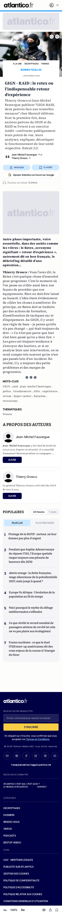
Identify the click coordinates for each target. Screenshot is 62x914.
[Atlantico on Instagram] (45, 756)
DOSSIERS (8, 814)
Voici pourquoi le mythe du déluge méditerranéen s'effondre (31, 609)
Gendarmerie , (23, 391)
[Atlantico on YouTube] (55, 756)
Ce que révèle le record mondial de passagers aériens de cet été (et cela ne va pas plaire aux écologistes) (32, 627)
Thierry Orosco (20, 158)
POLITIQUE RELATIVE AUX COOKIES (22, 894)
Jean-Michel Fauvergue (24, 154)
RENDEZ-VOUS (11, 821)
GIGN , (7, 386)
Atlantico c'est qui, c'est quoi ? (21, 784)
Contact (42, 786)
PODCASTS (9, 835)
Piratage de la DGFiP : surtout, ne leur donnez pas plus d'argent (32, 536)
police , (8, 391)
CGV (5, 859)
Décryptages (31, 63)
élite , (38, 391)
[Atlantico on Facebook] (26, 756)
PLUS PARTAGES (45, 522)
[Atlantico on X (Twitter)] (16, 756)
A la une (17, 63)
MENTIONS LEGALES (22, 859)
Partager (19, 167)
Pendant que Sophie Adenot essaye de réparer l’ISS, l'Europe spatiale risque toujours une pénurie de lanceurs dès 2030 (31, 555)
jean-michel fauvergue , (36, 386)
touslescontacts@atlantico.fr (31, 765)
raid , (16, 386)
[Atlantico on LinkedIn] (35, 756)
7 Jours (52, 511)
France (45, 63)
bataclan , (40, 396)
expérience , (50, 391)
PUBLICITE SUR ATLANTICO (18, 866)
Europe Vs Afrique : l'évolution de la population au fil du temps (32, 594)
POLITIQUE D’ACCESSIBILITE (18, 887)
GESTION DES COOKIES (16, 873)
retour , (8, 396)
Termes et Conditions (37, 739)
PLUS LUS (17, 522)
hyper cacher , (24, 396)
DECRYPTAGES (11, 808)
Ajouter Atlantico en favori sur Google (33, 174)
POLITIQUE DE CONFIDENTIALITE (21, 880)
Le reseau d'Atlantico (15, 786)
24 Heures (38, 511)
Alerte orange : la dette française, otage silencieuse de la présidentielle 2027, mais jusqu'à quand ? (33, 577)
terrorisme (10, 401)
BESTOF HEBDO (12, 842)
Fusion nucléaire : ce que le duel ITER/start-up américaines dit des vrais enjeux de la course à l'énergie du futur (32, 648)
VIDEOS (7, 828)
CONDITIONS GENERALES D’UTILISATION (25, 901)
